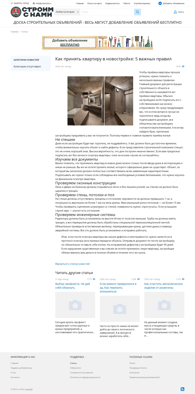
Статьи (24, 31)
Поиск (132, 363)
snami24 (28, 389)
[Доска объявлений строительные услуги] (32, 12)
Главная (80, 3)
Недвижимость (112, 3)
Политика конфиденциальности (85, 377)
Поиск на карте (94, 3)
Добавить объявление (173, 3)
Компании (134, 372)
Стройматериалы (142, 3)
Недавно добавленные (21, 367)
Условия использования (81, 372)
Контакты (15, 377)
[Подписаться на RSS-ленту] (182, 389)
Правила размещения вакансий (144, 377)
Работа (126, 3)
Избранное (75, 367)
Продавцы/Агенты (138, 367)
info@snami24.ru (43, 3)
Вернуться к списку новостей (72, 264)
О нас (13, 372)
